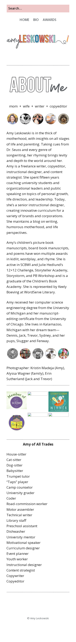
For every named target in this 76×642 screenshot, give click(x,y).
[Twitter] (38, 629)
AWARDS (49, 19)
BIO (36, 19)
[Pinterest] (43, 629)
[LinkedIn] (48, 629)
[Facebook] (27, 629)
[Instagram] (33, 629)
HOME (24, 19)
